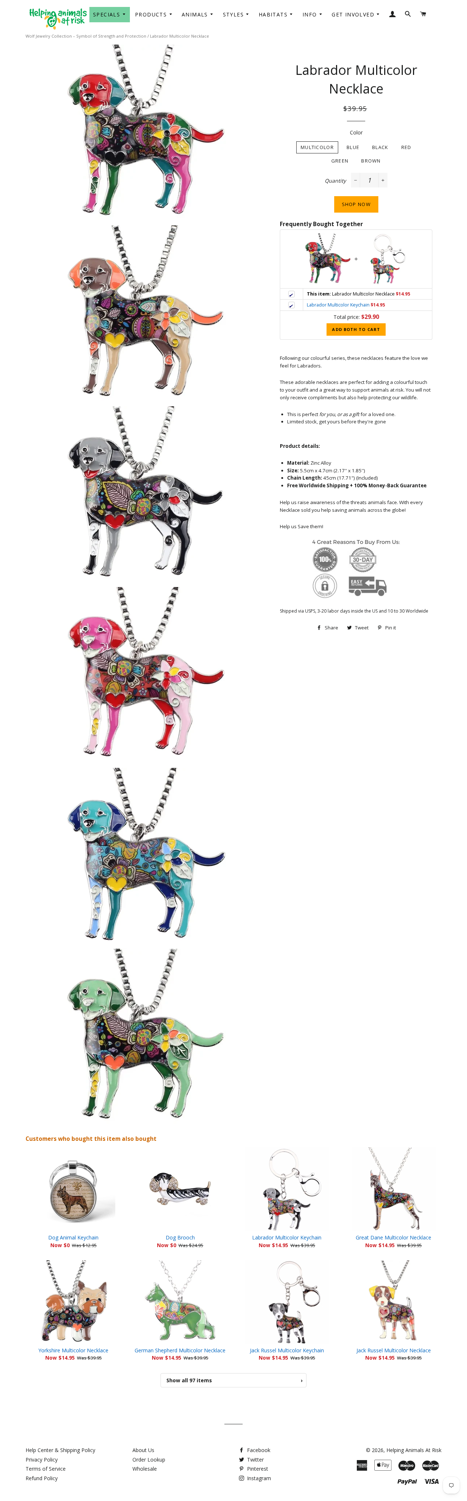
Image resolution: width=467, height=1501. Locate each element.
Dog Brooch (180, 1237)
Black (380, 147)
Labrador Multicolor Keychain (338, 305)
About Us (143, 1450)
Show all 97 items (234, 1380)
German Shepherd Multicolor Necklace (180, 1350)
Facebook (258, 1450)
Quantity (335, 180)
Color (356, 132)
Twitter (255, 1459)
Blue (353, 147)
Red (406, 147)
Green (340, 160)
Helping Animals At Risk (413, 1450)
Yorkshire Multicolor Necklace (73, 1350)
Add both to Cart (356, 329)
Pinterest (257, 1468)
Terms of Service (46, 1468)
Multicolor (317, 147)
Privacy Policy (42, 1459)
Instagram (258, 1478)
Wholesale (144, 1468)
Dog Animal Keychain (73, 1237)
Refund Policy (42, 1478)
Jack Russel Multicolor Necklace (393, 1350)
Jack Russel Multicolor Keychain (287, 1350)
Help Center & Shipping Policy (60, 1450)
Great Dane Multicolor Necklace (393, 1237)
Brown (371, 160)
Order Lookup (148, 1459)
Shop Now (356, 204)
